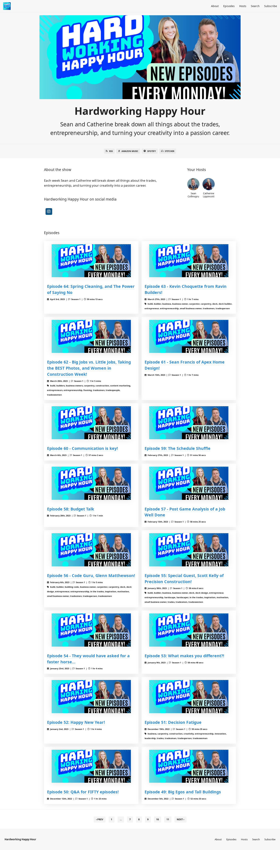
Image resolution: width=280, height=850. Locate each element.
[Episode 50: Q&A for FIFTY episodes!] (91, 766)
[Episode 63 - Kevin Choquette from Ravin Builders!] (189, 260)
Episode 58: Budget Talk (70, 509)
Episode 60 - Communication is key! (82, 448)
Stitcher (169, 151)
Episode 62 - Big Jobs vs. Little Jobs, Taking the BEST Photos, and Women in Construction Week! (89, 368)
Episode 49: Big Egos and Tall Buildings (183, 792)
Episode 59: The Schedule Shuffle (177, 448)
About (215, 6)
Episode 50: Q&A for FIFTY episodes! (83, 792)
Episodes (229, 6)
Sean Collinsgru (193, 195)
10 (157, 819)
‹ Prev (99, 819)
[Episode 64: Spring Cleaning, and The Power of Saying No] (91, 260)
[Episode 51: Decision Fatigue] (189, 696)
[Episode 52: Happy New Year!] (91, 696)
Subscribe (270, 6)
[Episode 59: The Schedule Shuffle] (189, 422)
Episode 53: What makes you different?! (184, 655)
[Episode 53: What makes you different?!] (189, 629)
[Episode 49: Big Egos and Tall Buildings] (189, 766)
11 (167, 819)
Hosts (242, 6)
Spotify (151, 151)
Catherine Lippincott (208, 195)
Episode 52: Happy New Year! (76, 722)
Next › (180, 819)
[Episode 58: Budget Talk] (91, 483)
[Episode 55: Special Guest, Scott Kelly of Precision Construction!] (189, 549)
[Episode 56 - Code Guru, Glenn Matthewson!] (91, 549)
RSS (111, 151)
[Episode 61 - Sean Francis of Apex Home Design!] (189, 336)
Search (255, 6)
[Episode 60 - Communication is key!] (91, 422)
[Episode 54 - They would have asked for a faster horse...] (91, 629)
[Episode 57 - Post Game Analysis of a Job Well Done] (189, 483)
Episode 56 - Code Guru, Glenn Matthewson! (91, 575)
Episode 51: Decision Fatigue (173, 722)
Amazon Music (130, 151)
